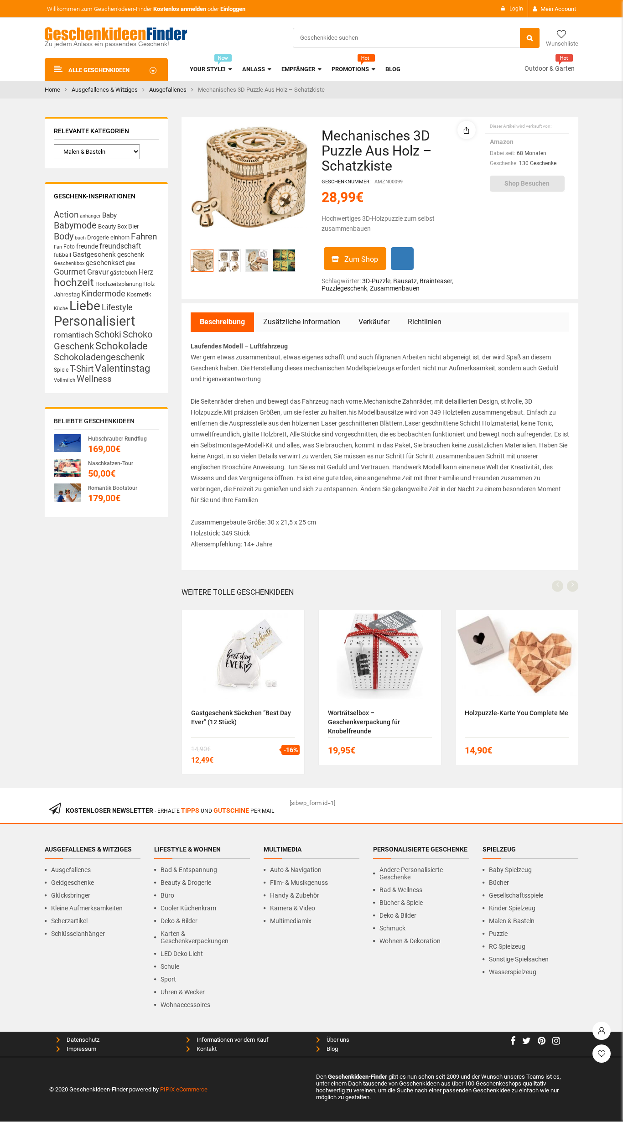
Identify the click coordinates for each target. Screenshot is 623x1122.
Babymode (75, 225)
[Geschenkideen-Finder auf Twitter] (526, 1042)
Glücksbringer (70, 895)
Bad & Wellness (400, 889)
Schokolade (121, 346)
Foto (69, 246)
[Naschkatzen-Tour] (67, 468)
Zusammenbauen (395, 288)
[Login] (601, 1028)
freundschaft (120, 246)
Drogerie (98, 237)
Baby (109, 215)
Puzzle (498, 933)
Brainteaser (436, 281)
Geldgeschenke (72, 882)
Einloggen (232, 8)
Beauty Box (112, 226)
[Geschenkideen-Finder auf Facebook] (512, 1042)
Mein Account (558, 8)
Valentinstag (122, 368)
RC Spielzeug (507, 946)
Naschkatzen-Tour (110, 463)
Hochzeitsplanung (118, 283)
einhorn (120, 237)
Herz (146, 272)
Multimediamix (291, 921)
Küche (61, 309)
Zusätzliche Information (301, 321)
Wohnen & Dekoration (410, 941)
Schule (170, 966)
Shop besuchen (527, 183)
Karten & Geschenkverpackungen (194, 937)
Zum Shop (361, 259)
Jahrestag (67, 294)
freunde (87, 246)
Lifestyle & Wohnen (187, 849)
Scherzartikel (69, 921)
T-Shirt (81, 369)
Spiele (61, 370)
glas (130, 263)
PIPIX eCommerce (184, 1089)
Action (66, 215)
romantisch (73, 334)
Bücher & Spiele (401, 902)
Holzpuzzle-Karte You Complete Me (516, 713)
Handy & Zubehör (294, 895)
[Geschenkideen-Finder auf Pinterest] (541, 1042)
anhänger (90, 216)
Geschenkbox (69, 263)
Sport (168, 979)
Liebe (84, 305)
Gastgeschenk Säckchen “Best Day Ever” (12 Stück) (241, 717)
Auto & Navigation (296, 869)
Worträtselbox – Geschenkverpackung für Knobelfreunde (364, 722)
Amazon (502, 141)
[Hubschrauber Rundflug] (67, 443)
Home (52, 89)
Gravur (98, 272)
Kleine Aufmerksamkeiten (87, 908)
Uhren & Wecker (183, 992)
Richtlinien (424, 321)
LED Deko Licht (182, 953)
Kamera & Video (292, 908)
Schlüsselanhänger (78, 933)
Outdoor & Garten (549, 68)
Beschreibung (222, 321)
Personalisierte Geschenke (420, 849)
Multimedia (282, 849)
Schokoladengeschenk (99, 357)
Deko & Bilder (179, 921)
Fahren (144, 237)
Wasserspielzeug (512, 972)
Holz (149, 283)
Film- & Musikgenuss (299, 882)
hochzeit (74, 282)
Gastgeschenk (94, 254)
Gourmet (70, 271)
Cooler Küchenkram (188, 908)
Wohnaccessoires (185, 1004)
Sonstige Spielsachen (519, 959)
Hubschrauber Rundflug (117, 439)
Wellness (94, 379)
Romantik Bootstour (112, 488)
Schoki (107, 334)
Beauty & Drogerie (186, 882)
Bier (133, 226)
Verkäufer (373, 321)
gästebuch (123, 272)
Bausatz (405, 281)
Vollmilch (64, 380)
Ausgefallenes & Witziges (105, 89)
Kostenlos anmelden (179, 8)
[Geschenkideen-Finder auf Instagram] (556, 1042)
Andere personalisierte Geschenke (411, 873)
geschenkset (105, 263)
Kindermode (103, 293)
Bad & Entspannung (189, 869)
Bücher (499, 882)
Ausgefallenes (168, 89)
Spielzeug (499, 849)
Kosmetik (139, 294)
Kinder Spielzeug (512, 908)
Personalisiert (94, 321)
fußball (62, 254)
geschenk (130, 254)
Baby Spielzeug (510, 869)
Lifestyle (117, 307)
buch (80, 238)
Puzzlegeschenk (344, 288)
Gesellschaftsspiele (516, 895)
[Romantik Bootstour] (67, 492)
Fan (58, 247)
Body (63, 236)
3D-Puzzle (376, 281)
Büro (167, 895)
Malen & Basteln (512, 921)
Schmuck (392, 928)
